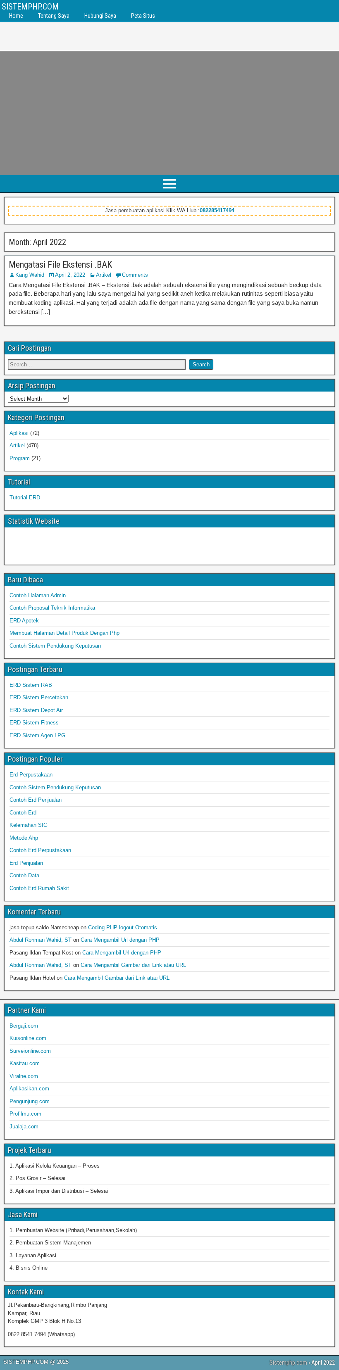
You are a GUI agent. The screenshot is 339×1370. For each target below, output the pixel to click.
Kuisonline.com (28, 1038)
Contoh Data (24, 875)
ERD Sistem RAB (31, 685)
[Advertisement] (169, 113)
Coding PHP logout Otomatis (122, 927)
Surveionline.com (30, 1051)
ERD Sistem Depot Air (36, 710)
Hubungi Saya (100, 15)
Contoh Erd (23, 813)
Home (16, 15)
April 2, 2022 (70, 275)
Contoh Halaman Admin (38, 595)
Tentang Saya (53, 15)
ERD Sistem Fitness (34, 722)
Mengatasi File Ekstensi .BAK (60, 264)
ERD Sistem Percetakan (39, 697)
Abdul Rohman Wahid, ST (41, 940)
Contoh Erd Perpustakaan (40, 850)
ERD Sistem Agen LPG (37, 735)
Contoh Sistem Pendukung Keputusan (55, 646)
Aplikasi (19, 433)
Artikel (103, 275)
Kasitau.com (25, 1063)
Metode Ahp (24, 838)
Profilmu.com (25, 1114)
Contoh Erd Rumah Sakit (39, 888)
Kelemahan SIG (29, 825)
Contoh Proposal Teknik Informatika (52, 608)
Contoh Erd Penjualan (36, 800)
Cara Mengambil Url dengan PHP (120, 940)
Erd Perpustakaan (31, 775)
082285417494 (217, 210)
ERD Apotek (24, 620)
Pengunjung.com (30, 1101)
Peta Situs (143, 15)
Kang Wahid (29, 275)
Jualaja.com (24, 1126)
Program (20, 458)
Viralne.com (24, 1076)
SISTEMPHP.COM (30, 7)
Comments (135, 275)
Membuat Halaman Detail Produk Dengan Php (64, 633)
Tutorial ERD (25, 497)
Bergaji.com (24, 1026)
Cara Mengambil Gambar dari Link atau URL (133, 965)
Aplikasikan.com (29, 1088)
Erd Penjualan (26, 863)
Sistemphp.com (288, 1362)
